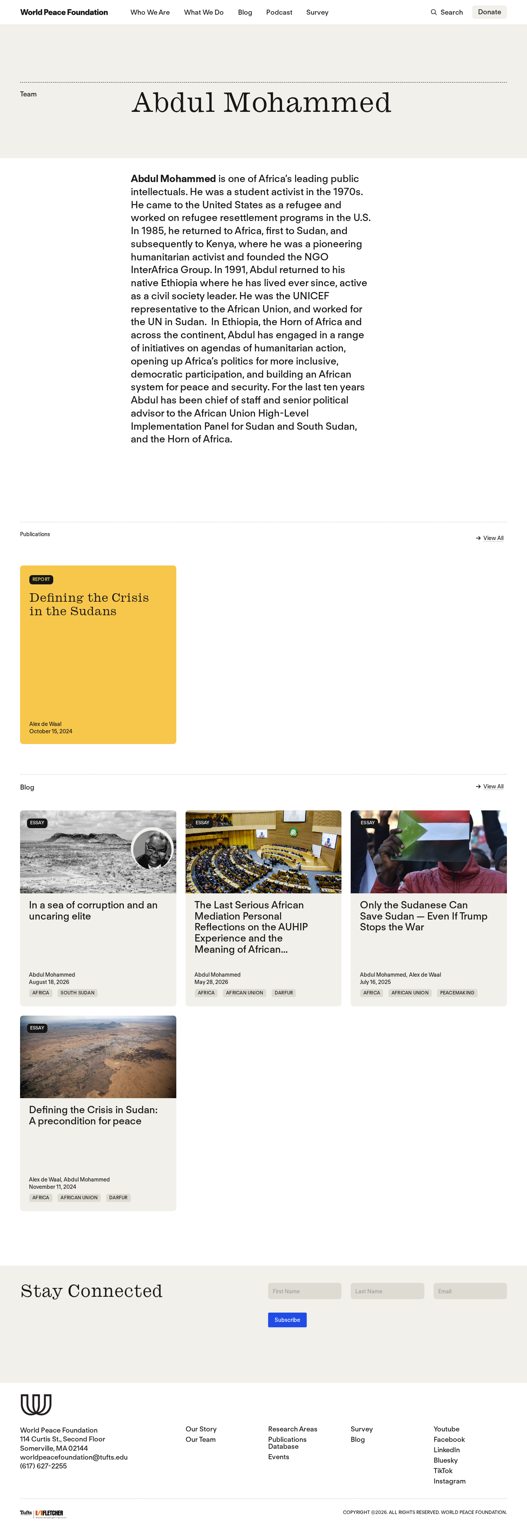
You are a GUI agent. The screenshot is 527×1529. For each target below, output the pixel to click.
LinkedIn (447, 1450)
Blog (245, 12)
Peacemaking (457, 993)
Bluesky (446, 1460)
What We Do (204, 12)
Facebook (449, 1439)
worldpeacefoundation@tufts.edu (74, 1457)
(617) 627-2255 (43, 1466)
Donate (489, 12)
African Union (244, 993)
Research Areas (293, 1429)
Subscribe (287, 1320)
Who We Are (150, 12)
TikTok (443, 1471)
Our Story (201, 1429)
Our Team (201, 1439)
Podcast (279, 12)
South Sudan (78, 993)
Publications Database (287, 1442)
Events (278, 1457)
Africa (40, 993)
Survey (317, 12)
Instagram (450, 1481)
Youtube (446, 1429)
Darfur (284, 993)
